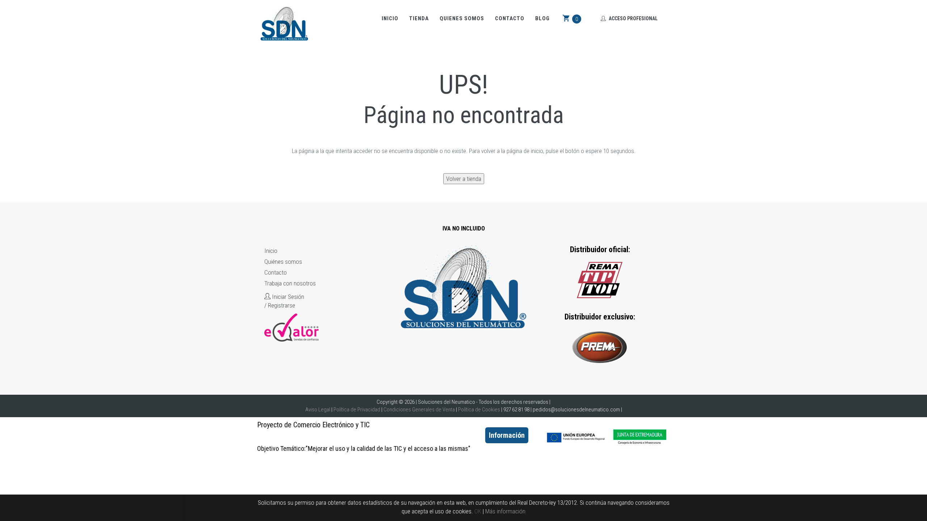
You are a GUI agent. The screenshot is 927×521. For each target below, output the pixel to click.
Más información (505, 511)
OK (477, 511)
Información (507, 435)
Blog (542, 18)
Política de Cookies (479, 409)
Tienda (419, 18)
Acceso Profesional (633, 18)
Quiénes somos (283, 261)
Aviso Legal (317, 409)
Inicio (390, 18)
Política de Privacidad (357, 409)
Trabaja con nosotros (290, 283)
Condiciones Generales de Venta (419, 409)
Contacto (509, 18)
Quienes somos (462, 18)
